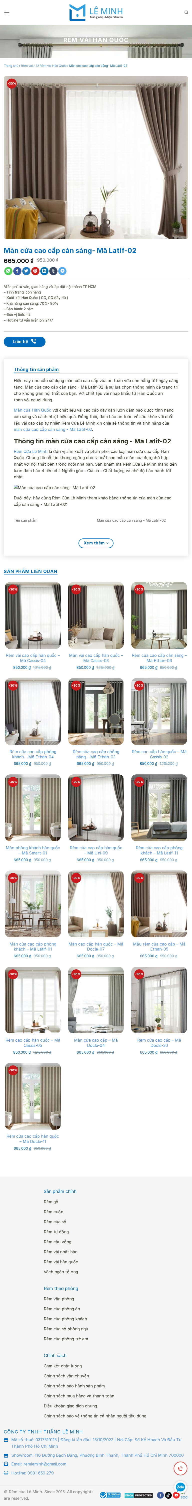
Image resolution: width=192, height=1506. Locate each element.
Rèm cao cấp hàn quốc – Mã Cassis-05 (33, 1043)
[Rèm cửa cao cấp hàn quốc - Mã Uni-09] (96, 807)
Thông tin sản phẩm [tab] (36, 369)
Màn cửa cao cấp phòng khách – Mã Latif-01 (33, 947)
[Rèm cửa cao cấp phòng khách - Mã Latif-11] (159, 807)
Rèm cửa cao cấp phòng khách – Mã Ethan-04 (33, 754)
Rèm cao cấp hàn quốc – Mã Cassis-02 (159, 754)
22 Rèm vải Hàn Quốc (51, 66)
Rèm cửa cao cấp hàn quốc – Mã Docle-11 (32, 1139)
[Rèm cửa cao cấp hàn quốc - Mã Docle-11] (33, 1096)
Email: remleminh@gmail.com (38, 1463)
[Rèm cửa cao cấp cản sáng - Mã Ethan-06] (159, 615)
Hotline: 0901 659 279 (32, 1472)
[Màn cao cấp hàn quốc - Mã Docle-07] (96, 903)
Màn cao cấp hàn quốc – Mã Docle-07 (95, 947)
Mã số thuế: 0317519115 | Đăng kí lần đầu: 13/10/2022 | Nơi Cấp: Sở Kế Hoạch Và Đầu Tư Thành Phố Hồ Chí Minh (96, 1443)
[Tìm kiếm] (186, 12)
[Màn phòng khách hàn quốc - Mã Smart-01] (33, 807)
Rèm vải (27, 66)
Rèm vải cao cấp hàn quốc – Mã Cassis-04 (33, 658)
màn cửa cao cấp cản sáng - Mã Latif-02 (53, 429)
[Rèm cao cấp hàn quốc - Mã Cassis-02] (159, 711)
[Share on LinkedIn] (44, 271)
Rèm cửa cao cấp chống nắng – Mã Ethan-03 (96, 754)
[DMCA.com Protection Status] (138, 1495)
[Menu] (7, 12)
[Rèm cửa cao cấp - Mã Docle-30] (159, 1000)
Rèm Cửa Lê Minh (31, 451)
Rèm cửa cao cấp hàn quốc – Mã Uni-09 (96, 850)
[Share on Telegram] (62, 271)
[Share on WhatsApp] (8, 271)
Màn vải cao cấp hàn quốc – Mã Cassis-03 (96, 658)
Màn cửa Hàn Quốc (32, 410)
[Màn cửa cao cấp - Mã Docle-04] (96, 1000)
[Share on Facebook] (17, 271)
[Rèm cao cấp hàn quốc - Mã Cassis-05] (33, 1000)
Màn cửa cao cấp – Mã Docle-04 (96, 1043)
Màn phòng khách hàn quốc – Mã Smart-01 (33, 850)
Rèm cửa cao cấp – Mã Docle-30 (159, 1043)
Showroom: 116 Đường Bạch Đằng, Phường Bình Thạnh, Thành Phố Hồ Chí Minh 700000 (97, 1455)
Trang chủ (11, 66)
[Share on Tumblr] (53, 271)
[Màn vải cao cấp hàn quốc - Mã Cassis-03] (96, 615)
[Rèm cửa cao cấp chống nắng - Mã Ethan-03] (96, 711)
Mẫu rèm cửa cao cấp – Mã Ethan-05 (159, 947)
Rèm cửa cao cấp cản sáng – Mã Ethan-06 (159, 658)
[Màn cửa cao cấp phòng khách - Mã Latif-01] (33, 903)
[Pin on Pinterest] (35, 271)
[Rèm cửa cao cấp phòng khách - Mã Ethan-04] (33, 711)
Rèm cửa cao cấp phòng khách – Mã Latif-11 (159, 850)
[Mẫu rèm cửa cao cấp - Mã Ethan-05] (159, 903)
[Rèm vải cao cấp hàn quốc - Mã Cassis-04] (33, 615)
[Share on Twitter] (26, 271)
